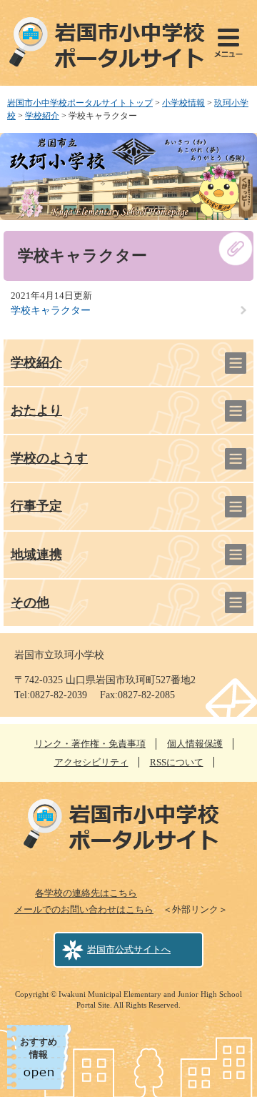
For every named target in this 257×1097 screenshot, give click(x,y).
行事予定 (36, 506)
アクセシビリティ (91, 762)
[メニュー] (228, 42)
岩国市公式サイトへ (129, 949)
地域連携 (36, 554)
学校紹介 (42, 116)
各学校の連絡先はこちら (86, 893)
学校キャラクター (51, 310)
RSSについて (176, 762)
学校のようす (49, 458)
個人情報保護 (195, 743)
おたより (36, 410)
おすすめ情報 (38, 1048)
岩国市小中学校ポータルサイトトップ (80, 103)
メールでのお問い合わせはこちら (83, 909)
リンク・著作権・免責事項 (90, 743)
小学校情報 (183, 103)
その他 (30, 602)
